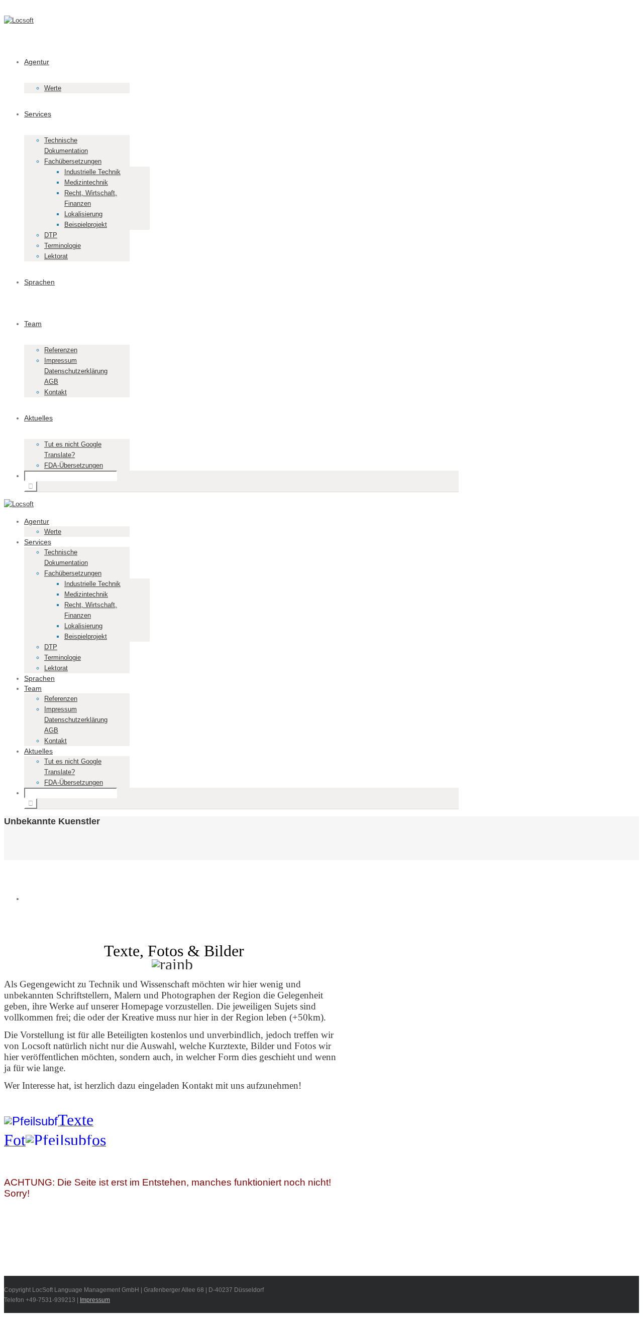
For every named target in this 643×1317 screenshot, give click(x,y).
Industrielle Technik (92, 172)
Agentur (36, 62)
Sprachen (39, 282)
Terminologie (62, 245)
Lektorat (56, 256)
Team (33, 324)
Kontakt (55, 392)
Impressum (95, 1299)
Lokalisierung (83, 214)
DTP (50, 235)
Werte (52, 88)
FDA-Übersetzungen (73, 465)
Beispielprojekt (85, 224)
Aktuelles (38, 418)
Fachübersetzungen (72, 161)
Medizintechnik (86, 182)
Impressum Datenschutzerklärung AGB (76, 371)
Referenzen (60, 350)
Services (37, 114)
